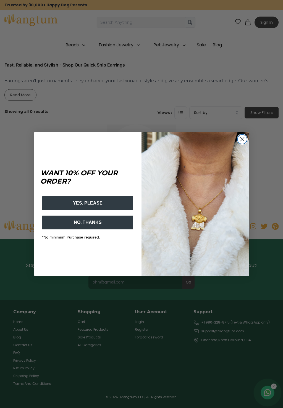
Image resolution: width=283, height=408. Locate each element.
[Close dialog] (242, 139)
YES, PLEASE (88, 203)
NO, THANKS (88, 222)
